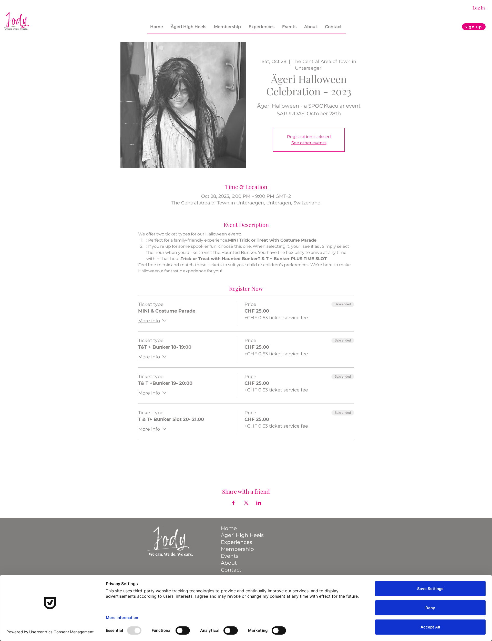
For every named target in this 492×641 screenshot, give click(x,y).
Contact (231, 570)
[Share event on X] (246, 503)
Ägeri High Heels (241, 535)
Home (229, 528)
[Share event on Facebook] (233, 503)
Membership (237, 549)
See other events (308, 142)
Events (229, 556)
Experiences (236, 542)
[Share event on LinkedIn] (258, 503)
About (229, 563)
